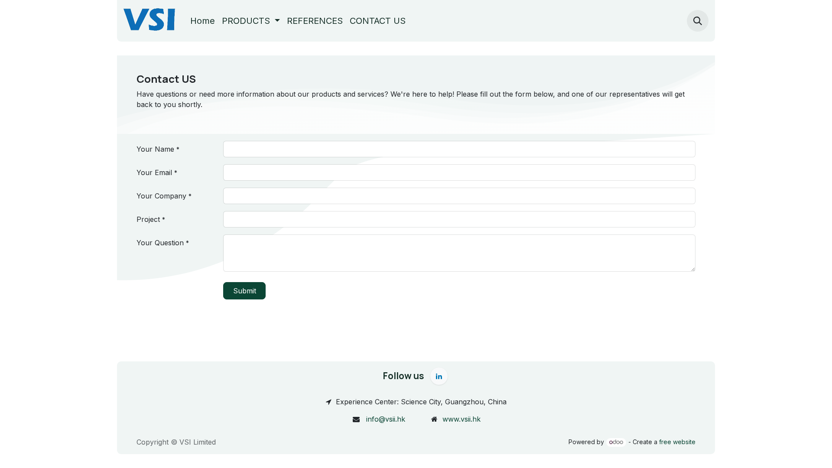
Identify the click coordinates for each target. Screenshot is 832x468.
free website (677, 441)
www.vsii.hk (461, 419)
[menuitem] (202, 21)
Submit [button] (244, 290)
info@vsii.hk (385, 419)
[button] (697, 21)
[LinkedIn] (439, 376)
